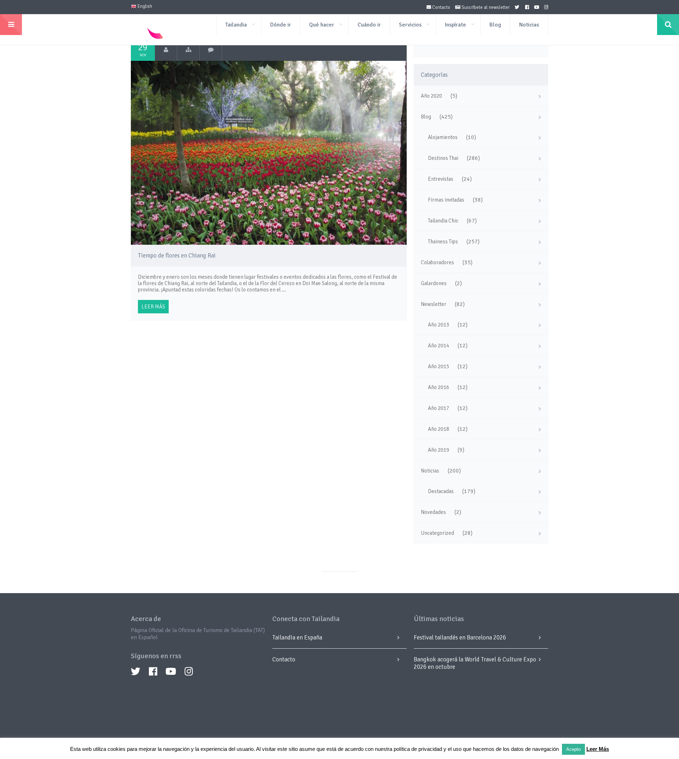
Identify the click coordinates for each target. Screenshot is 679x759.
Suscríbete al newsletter (485, 7)
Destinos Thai (443, 158)
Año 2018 (438, 429)
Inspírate (455, 24)
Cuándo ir (369, 24)
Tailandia (236, 24)
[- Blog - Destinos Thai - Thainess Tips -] (188, 49)
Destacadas (441, 491)
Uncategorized (437, 533)
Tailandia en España (297, 637)
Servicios (410, 24)
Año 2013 (438, 324)
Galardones (434, 283)
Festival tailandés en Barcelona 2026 (460, 637)
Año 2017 (438, 408)
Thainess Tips (443, 241)
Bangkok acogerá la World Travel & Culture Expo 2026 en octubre (475, 663)
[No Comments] (211, 49)
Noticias (529, 24)
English (144, 6)
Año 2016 (438, 387)
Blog (495, 24)
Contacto (440, 7)
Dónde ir (280, 24)
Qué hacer (321, 24)
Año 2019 (438, 450)
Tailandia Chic (443, 221)
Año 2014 (438, 345)
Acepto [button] (573, 749)
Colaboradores (437, 262)
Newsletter (433, 304)
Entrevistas (440, 179)
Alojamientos (443, 137)
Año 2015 (438, 366)
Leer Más (597, 749)
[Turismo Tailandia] (166, 49)
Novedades (433, 512)
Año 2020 (431, 96)
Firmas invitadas (446, 200)
